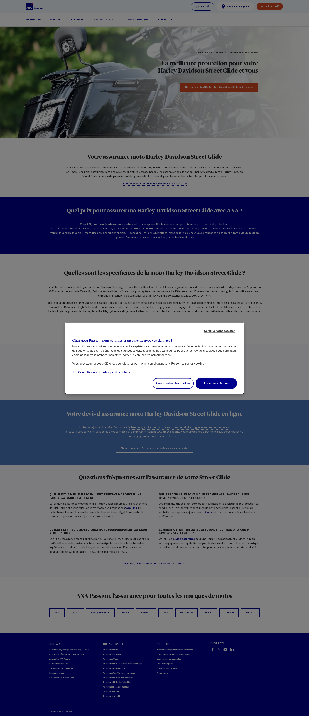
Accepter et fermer (216, 383)
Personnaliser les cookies (173, 383)
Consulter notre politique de (103, 372)
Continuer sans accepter (219, 330)
